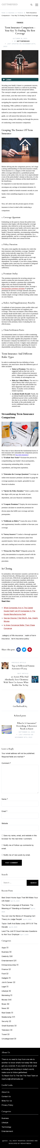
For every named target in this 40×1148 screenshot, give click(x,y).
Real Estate (6, 1013)
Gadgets (5, 978)
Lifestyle (5, 991)
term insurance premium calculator (13, 288)
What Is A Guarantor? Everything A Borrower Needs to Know (26, 726)
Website (5, 823)
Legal (4, 987)
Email (4, 811)
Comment (6, 763)
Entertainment (7, 961)
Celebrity (5, 956)
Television (6, 1030)
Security (5, 1021)
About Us (5, 1092)
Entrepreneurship (9, 965)
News (4, 1008)
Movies (4, 1000)
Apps (4, 948)
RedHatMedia (26, 1143)
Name (5, 799)
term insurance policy (20, 639)
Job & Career (7, 982)
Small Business (8, 1026)
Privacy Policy (7, 1105)
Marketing (6, 995)
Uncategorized (7, 1039)
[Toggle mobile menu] (36, 5)
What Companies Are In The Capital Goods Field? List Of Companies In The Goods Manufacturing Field (19, 611)
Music (4, 1004)
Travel (4, 1034)
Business (5, 952)
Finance (20, 22)
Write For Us (7, 1101)
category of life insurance (12, 635)
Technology (6, 1127)
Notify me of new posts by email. (17, 855)
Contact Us (6, 1096)
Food (4, 974)
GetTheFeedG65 (23, 41)
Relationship (6, 1017)
